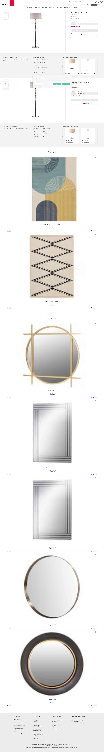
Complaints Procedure (53, 741)
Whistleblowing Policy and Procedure (58, 729)
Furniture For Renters (36, 725)
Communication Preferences (61, 741)
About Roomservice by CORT (57, 718)
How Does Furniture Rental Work (57, 720)
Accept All (66, 84)
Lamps (13, 9)
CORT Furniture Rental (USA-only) (77, 720)
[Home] (7, 3)
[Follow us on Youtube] (21, 734)
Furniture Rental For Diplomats (38, 734)
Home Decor (8, 9)
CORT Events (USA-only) (76, 721)
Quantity (72, 22)
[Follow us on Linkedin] (25, 734)
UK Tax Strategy (54, 726)
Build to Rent (35, 724)
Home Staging (35, 720)
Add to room (80, 22)
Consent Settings (39, 84)
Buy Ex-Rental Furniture (37, 731)
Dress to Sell (35, 722)
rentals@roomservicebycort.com (19, 721)
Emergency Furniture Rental (37, 726)
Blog (53, 722)
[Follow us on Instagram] (18, 734)
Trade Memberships (55, 725)
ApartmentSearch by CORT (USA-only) (78, 722)
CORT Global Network (75, 718)
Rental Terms (93, 4)
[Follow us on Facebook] (14, 734)
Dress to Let (35, 721)
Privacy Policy (46, 741)
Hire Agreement (16, 729)
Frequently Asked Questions (18, 728)
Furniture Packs (35, 738)
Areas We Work (54, 724)
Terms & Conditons (41, 741)
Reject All (57, 84)
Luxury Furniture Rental (37, 730)
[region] (52, 81)
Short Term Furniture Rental (37, 729)
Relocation (34, 735)
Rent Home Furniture (36, 718)
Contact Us (15, 731)
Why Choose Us (54, 721)
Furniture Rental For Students (37, 733)
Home (4, 9)
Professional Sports (36, 737)
